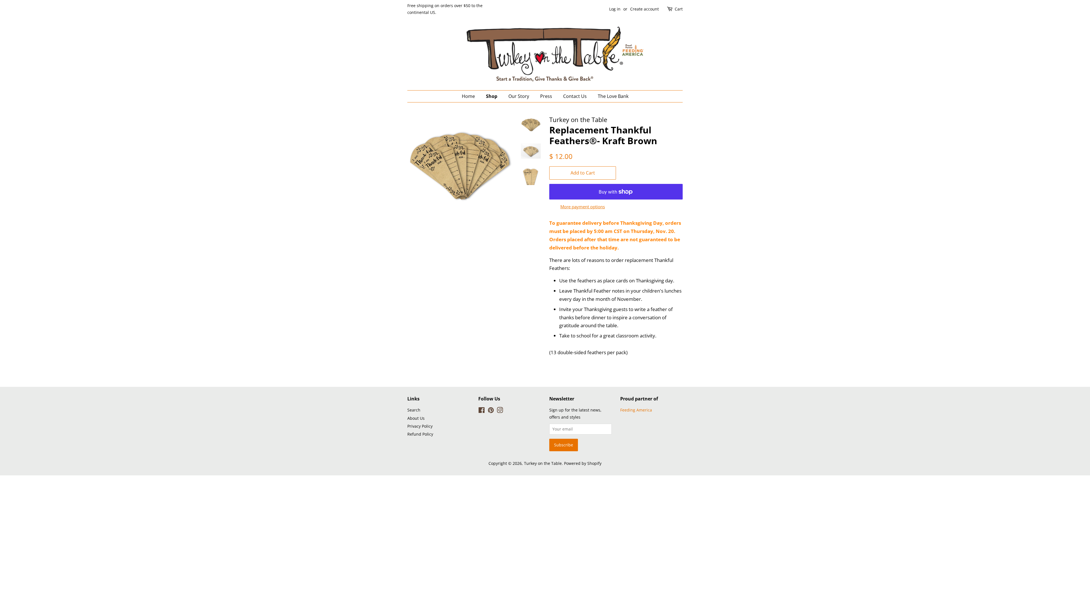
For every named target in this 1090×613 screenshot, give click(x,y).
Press (546, 96)
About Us (416, 418)
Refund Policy (420, 434)
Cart (679, 9)
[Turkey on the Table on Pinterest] (491, 411)
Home (468, 96)
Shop (491, 96)
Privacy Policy (420, 426)
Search (413, 410)
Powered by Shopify (582, 463)
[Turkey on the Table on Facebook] (481, 411)
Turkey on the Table (543, 463)
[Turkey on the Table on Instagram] (500, 411)
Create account (644, 9)
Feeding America (636, 410)
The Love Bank (613, 96)
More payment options (582, 206)
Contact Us (575, 96)
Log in (615, 9)
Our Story (518, 96)
